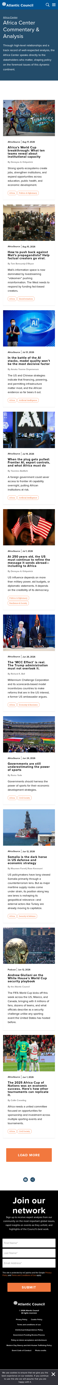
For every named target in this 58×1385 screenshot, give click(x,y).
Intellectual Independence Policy (29, 1329)
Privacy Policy (21, 1319)
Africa (12, 193)
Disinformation (26, 299)
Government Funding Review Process (29, 1335)
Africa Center (10, 17)
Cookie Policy (36, 1319)
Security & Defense (27, 916)
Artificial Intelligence (28, 400)
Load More (29, 1155)
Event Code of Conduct (21, 1350)
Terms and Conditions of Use (24, 1275)
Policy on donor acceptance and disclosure (29, 1340)
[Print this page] (25, 1179)
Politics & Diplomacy (28, 193)
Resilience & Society (18, 603)
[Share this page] (32, 1179)
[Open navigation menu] (53, 4)
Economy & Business (28, 704)
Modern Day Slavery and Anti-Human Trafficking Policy (29, 1345)
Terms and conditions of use (29, 1324)
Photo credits (40, 1350)
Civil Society (24, 798)
